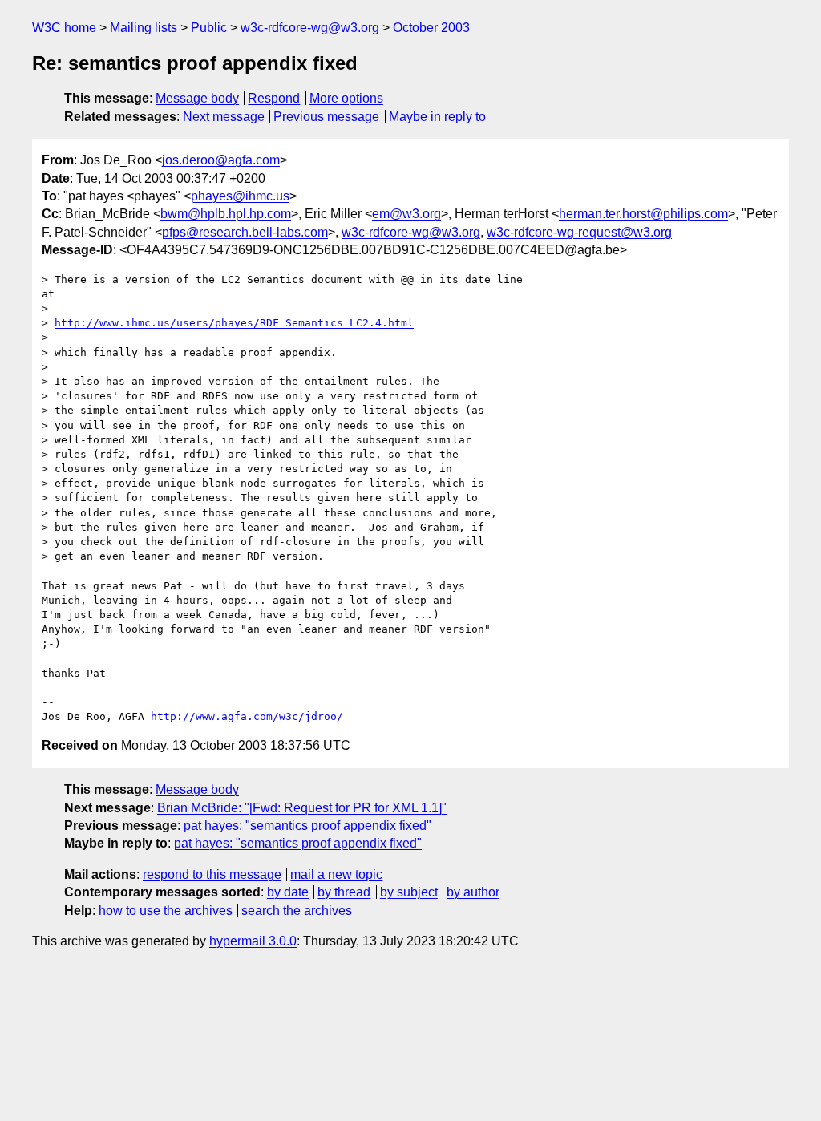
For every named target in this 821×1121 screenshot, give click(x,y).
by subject (409, 892)
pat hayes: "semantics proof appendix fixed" (307, 825)
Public (209, 27)
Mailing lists (143, 27)
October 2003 (431, 27)
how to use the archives (166, 910)
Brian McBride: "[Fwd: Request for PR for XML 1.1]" (302, 808)
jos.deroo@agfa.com (221, 160)
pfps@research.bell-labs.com (245, 232)
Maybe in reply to (437, 116)
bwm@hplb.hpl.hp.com (225, 214)
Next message (224, 116)
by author (473, 892)
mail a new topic (336, 874)
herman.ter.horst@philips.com (643, 214)
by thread (343, 892)
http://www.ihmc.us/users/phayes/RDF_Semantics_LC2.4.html (234, 323)
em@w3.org (406, 214)
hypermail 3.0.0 (253, 941)
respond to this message (212, 874)
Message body (197, 98)
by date (288, 892)
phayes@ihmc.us (240, 196)
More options (346, 98)
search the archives (296, 910)
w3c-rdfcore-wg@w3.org (310, 27)
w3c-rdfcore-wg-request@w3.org (579, 232)
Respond (274, 98)
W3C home (64, 27)
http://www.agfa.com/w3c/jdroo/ (247, 716)
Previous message (326, 116)
